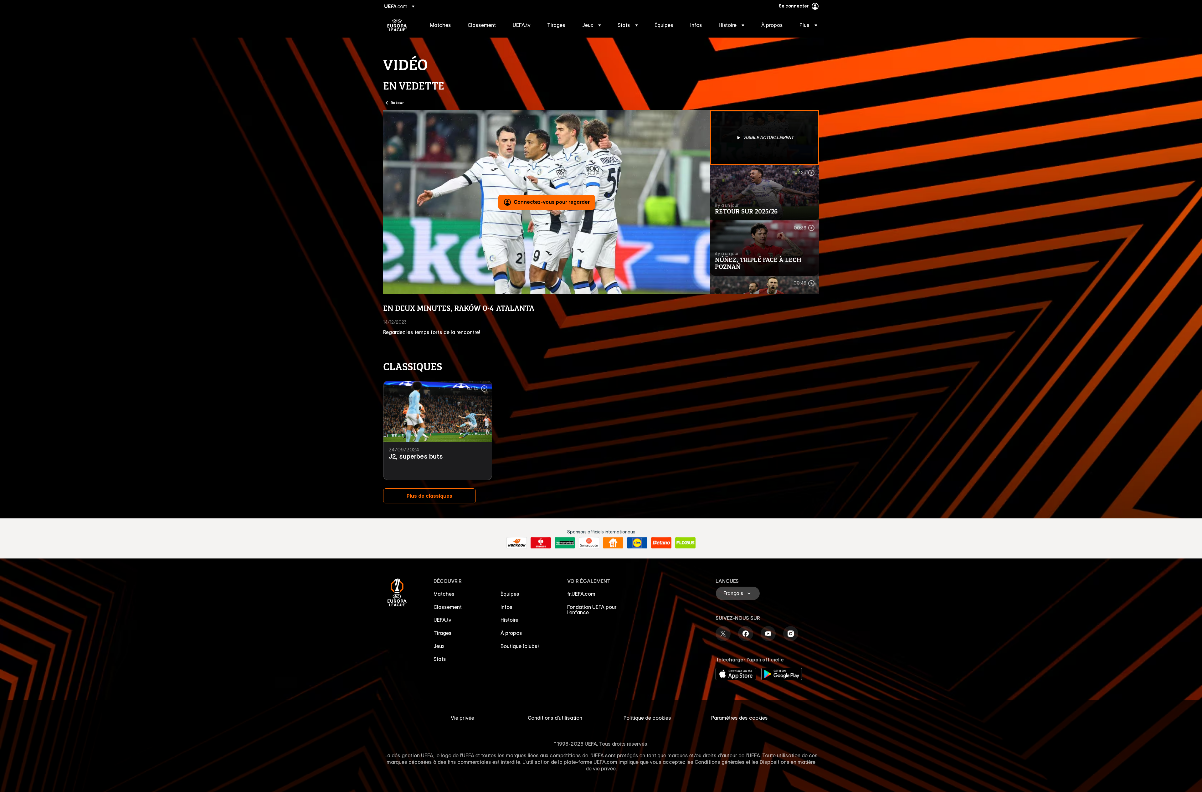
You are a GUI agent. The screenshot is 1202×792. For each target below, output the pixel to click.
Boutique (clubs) (520, 646)
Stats (440, 659)
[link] (440, 25)
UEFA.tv (442, 620)
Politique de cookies (647, 718)
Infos (506, 607)
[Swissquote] (589, 542)
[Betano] (661, 542)
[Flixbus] (685, 542)
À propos (511, 633)
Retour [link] (397, 102)
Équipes (510, 594)
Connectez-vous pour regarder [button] (552, 202)
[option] (764, 137)
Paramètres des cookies (739, 718)
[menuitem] (441, 25)
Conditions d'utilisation (555, 718)
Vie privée (462, 718)
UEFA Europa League (397, 25)
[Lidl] (637, 542)
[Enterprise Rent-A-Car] (565, 542)
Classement (448, 607)
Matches (444, 594)
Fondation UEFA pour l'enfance (592, 609)
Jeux (439, 646)
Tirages (443, 633)
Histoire (509, 620)
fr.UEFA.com (581, 594)
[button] (591, 25)
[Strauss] (541, 542)
